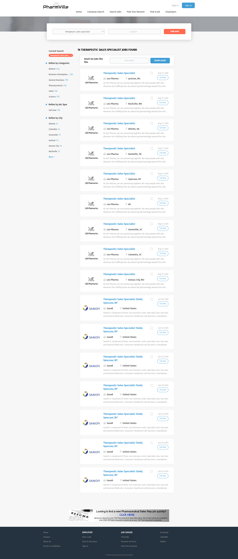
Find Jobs (174, 31)
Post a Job (86, 537)
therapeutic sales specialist (61, 55)
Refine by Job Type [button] (57, 104)
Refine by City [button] (55, 118)
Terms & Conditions (51, 546)
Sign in (175, 5)
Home (45, 532)
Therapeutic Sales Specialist (119, 73)
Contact (46, 537)
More (51, 157)
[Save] (151, 73)
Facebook (164, 532)
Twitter (163, 541)
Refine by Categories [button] (58, 63)
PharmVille (129, 555)
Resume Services (128, 541)
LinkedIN (164, 537)
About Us (47, 541)
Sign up (188, 5)
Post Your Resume (129, 546)
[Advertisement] (187, 101)
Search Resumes (89, 541)
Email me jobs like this (93, 60)
